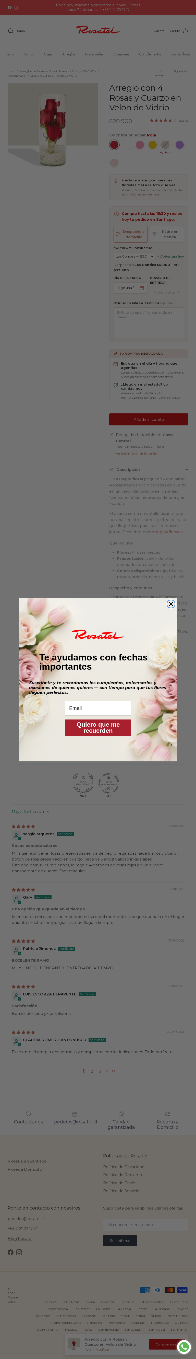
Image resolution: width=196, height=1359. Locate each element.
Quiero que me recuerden (98, 727)
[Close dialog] (171, 604)
